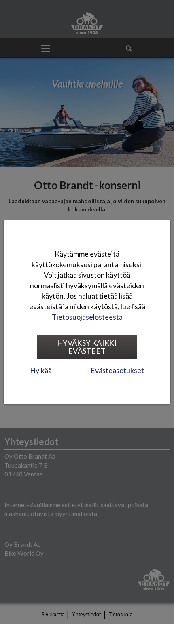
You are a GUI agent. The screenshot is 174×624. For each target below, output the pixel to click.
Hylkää (41, 370)
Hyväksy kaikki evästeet (87, 346)
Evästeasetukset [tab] (117, 370)
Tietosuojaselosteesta (87, 316)
